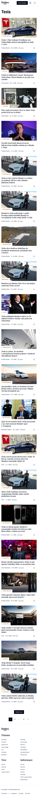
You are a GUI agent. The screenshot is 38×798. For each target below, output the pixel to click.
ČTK (2, 464)
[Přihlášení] (30, 3)
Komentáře (23, 742)
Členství (22, 767)
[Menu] (35, 3)
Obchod (3, 767)
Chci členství (22, 3)
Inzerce (22, 769)
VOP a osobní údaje (26, 777)
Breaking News (24, 752)
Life (2, 749)
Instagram (14, 793)
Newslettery (23, 749)
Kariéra (22, 772)
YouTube (27, 793)
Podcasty (23, 747)
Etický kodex (24, 779)
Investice (4, 739)
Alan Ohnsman (5, 567)
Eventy (22, 764)
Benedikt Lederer (6, 429)
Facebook (4, 793)
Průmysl (3, 742)
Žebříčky (3, 754)
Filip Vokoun (5, 83)
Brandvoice (23, 754)
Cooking (3, 752)
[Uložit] (34, 48)
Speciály (22, 739)
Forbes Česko (5, 48)
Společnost (4, 744)
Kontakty (22, 774)
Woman (22, 744)
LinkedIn (20, 793)
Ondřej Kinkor (5, 289)
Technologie (4, 747)
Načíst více (18, 712)
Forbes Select (5, 772)
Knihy (3, 769)
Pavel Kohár (4, 116)
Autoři (3, 764)
